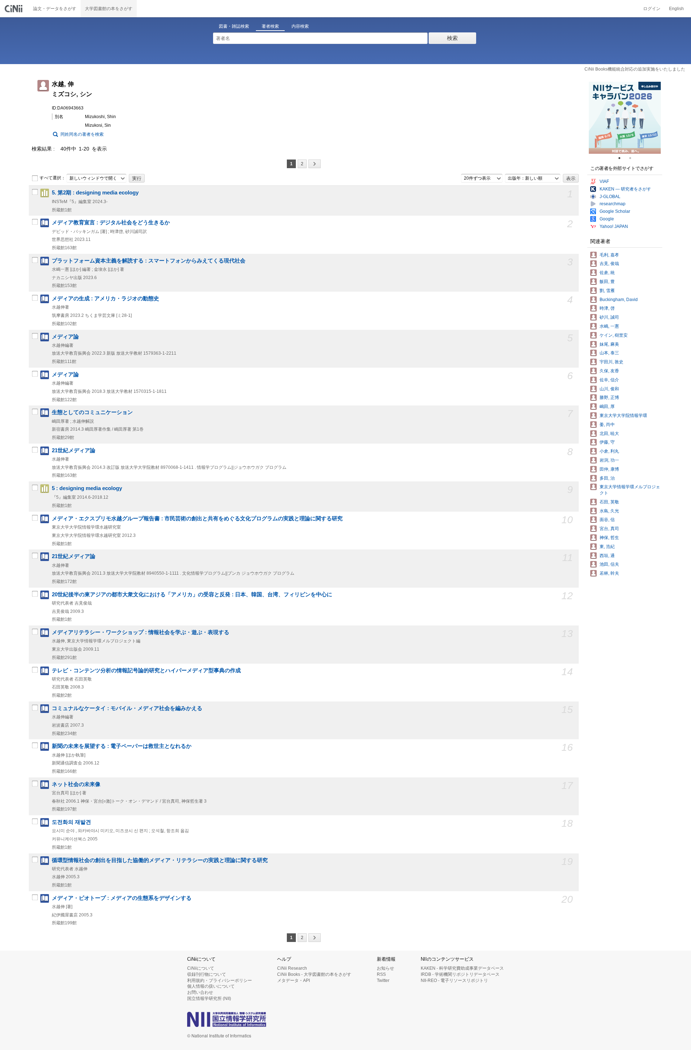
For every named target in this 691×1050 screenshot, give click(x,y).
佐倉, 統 (607, 272)
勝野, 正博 (609, 397)
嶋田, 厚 (607, 406)
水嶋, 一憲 (609, 326)
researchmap (612, 203)
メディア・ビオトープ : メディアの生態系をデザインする (121, 898)
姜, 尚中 (607, 424)
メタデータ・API (293, 980)
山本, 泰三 (609, 352)
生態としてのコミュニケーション (92, 412)
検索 (452, 38)
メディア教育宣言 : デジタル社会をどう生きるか (111, 222)
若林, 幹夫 (609, 573)
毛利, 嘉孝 (609, 254)
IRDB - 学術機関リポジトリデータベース (460, 974)
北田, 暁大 (609, 433)
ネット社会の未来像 (76, 784)
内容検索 (300, 26)
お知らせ (385, 968)
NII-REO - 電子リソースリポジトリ (454, 980)
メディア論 (65, 337)
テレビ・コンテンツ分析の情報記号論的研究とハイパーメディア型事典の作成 (146, 670)
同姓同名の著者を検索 (82, 134)
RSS (381, 974)
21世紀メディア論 (73, 450)
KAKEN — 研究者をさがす (625, 189)
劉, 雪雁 (607, 290)
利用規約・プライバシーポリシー (219, 980)
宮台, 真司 (609, 528)
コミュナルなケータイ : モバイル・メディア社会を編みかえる (127, 708)
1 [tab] (622, 158)
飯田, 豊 (607, 281)
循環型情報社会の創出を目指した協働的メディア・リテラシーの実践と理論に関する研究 (160, 860)
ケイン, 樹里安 (614, 335)
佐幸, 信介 (609, 379)
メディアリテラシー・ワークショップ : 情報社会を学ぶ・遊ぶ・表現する (140, 632)
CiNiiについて (200, 968)
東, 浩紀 (607, 546)
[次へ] (314, 164)
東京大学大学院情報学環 (623, 415)
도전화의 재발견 (71, 822)
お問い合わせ (200, 992)
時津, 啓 (607, 308)
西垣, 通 (607, 555)
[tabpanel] (625, 118)
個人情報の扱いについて (211, 986)
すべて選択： (53, 177)
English (676, 8)
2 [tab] (633, 158)
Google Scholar (615, 211)
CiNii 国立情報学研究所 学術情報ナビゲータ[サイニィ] (14, 8)
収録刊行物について (206, 974)
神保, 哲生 (609, 537)
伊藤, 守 (607, 442)
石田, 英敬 (609, 501)
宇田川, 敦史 (611, 361)
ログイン (651, 8)
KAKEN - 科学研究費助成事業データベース (462, 968)
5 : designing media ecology (87, 488)
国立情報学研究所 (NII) (209, 998)
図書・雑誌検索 (234, 26)
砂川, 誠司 (609, 317)
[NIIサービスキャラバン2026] (625, 118)
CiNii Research (292, 968)
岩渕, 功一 (609, 460)
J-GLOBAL (610, 196)
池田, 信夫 (609, 564)
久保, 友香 (609, 370)
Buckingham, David (619, 299)
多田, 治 (607, 478)
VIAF (604, 181)
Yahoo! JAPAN (614, 226)
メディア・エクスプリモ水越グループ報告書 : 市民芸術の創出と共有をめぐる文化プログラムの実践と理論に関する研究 (197, 518)
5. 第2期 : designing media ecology (95, 193)
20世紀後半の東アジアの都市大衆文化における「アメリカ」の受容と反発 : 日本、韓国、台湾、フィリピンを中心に (192, 594)
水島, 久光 (609, 510)
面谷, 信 (607, 519)
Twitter (383, 980)
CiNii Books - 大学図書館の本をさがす (314, 974)
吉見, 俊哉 (609, 263)
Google (607, 218)
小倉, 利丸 (609, 451)
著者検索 (270, 26)
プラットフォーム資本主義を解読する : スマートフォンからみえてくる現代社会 (148, 261)
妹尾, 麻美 (609, 344)
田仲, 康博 (609, 469)
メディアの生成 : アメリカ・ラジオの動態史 (105, 298)
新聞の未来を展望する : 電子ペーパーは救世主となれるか (121, 746)
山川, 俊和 (609, 388)
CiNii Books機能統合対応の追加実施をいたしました (634, 69)
